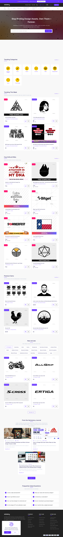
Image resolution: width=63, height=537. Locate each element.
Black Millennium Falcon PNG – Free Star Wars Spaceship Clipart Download (45, 182)
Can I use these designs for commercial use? (16, 500)
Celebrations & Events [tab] (24, 353)
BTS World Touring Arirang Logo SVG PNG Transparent (43, 144)
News (31, 464)
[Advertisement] (31, 49)
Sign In (51, 4)
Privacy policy (41, 519)
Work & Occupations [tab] (53, 350)
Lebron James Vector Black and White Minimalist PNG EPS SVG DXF (45, 301)
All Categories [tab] (9, 347)
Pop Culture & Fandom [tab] (44, 347)
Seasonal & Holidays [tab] (24, 350)
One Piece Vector (53, 527)
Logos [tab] (51, 353)
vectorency (8, 210)
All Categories (30, 524)
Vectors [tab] (28, 347)
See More (56, 59)
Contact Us (30, 519)
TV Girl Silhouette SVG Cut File (38, 117)
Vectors (40, 264)
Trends (17, 440)
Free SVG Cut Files (53, 520)
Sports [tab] (7, 350)
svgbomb (35, 302)
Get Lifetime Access (41, 1)
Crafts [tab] (22, 347)
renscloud (35, 210)
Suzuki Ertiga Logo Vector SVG (39, 402)
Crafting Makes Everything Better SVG (12, 209)
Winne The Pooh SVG (54, 522)
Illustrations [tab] (16, 347)
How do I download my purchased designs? (44, 500)
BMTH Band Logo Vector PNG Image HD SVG (13, 144)
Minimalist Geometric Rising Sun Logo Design (13, 263)
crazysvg (7, 377)
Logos (12, 264)
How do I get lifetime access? (13, 496)
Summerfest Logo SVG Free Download (12, 236)
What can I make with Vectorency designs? (44, 492)
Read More (21, 472)
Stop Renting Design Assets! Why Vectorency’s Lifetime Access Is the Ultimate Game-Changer (30, 466)
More (15, 532)
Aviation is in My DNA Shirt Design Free (12, 182)
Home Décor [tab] (33, 353)
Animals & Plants (13, 329)
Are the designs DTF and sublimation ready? (16, 505)
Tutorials (45, 440)
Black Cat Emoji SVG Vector (10, 301)
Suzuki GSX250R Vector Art (10, 375)
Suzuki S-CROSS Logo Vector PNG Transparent (14, 402)
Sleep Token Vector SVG (54, 528)
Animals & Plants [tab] (54, 347)
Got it (7, 532)
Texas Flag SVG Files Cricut (38, 236)
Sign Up (56, 4)
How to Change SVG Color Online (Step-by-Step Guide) (44, 443)
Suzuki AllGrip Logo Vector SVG (39, 375)
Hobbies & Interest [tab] (15, 350)
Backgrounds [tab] (34, 347)
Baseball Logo (52, 523)
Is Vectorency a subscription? (41, 496)
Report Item (41, 526)
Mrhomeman (8, 264)
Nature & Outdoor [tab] (43, 350)
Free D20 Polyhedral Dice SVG (38, 263)
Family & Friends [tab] (34, 350)
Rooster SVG (7, 328)
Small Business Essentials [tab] (42, 353)
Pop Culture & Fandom (42, 183)
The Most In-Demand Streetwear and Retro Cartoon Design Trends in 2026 (17, 443)
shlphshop (35, 183)
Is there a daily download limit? (13, 492)
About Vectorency (31, 517)
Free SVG (29, 522)
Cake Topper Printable (54, 525)
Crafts (11, 183)
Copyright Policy (42, 524)
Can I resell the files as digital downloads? (44, 505)
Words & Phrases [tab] (14, 353)
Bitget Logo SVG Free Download (39, 209)
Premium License (42, 517)
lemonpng (7, 183)
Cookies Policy (41, 522)
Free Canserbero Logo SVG (10, 117)
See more (31, 412)
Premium (42, 4)
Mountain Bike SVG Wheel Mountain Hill (40, 328)
